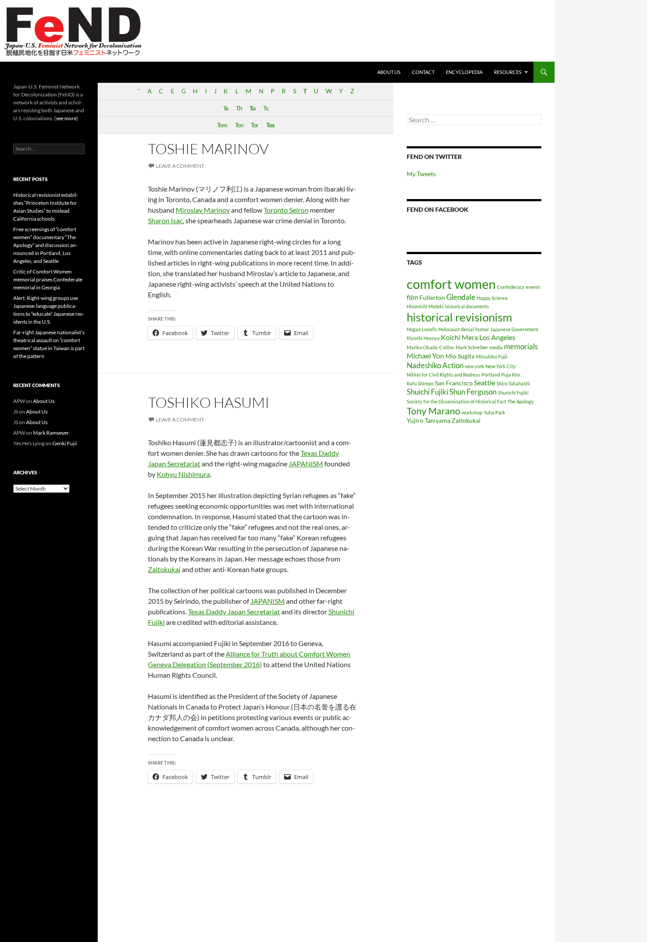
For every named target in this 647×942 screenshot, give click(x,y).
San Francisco (454, 383)
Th (239, 108)
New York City (500, 366)
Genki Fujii (64, 443)
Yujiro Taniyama (428, 420)
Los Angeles (497, 337)
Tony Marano (433, 411)
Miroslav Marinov (203, 210)
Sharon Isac (165, 220)
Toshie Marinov (208, 149)
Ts (265, 108)
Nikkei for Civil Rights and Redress (443, 374)
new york (474, 366)
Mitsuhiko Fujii (491, 356)
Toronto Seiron (286, 210)
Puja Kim (510, 374)
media (496, 347)
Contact (423, 72)
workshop (472, 412)
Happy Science (492, 298)
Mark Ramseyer (51, 432)
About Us (389, 72)
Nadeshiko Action (435, 365)
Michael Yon (425, 355)
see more (66, 118)
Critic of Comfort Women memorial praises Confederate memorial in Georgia (47, 279)
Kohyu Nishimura (183, 474)
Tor (254, 125)
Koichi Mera (459, 337)
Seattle (484, 382)
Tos (270, 125)
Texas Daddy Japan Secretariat (234, 611)
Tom (222, 125)
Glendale (460, 297)
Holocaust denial (456, 329)
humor (482, 329)
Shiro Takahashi (513, 383)
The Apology (520, 401)
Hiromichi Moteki (425, 306)
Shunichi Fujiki (513, 392)
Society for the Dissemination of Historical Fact (456, 401)
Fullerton (432, 297)
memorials (521, 346)
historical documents (467, 306)
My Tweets (421, 173)
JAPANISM (306, 463)
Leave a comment (180, 166)
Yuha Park (494, 412)
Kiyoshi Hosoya (423, 338)
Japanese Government (514, 329)
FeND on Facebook (437, 209)
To (252, 108)
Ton (239, 125)
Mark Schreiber (472, 347)
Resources (508, 72)
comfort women (451, 284)
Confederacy (511, 287)
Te (225, 108)
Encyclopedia (464, 72)
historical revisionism (459, 317)
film (412, 297)
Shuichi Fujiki (427, 391)
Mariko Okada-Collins (430, 347)
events (533, 287)
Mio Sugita (459, 356)
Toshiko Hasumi (208, 402)
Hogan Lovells (422, 329)
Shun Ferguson (472, 391)
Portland (491, 374)
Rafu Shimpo (420, 383)
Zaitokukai (164, 569)
